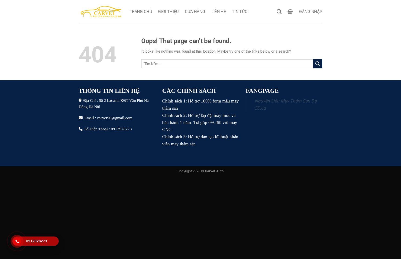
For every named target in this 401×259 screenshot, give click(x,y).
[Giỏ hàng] (290, 11)
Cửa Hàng (195, 11)
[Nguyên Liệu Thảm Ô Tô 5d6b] (101, 11)
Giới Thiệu (168, 11)
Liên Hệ (218, 11)
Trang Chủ (141, 11)
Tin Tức (239, 11)
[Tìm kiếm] (279, 11)
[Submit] (317, 63)
